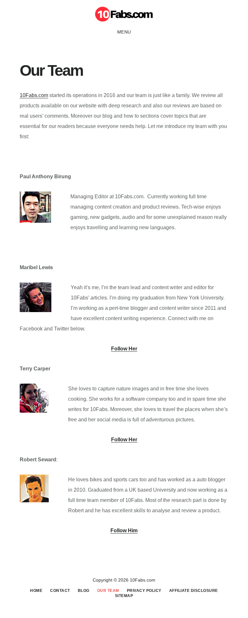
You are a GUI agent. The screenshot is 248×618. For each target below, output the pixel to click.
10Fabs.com (34, 95)
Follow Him (124, 530)
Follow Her (124, 348)
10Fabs (124, 14)
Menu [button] (124, 31)
